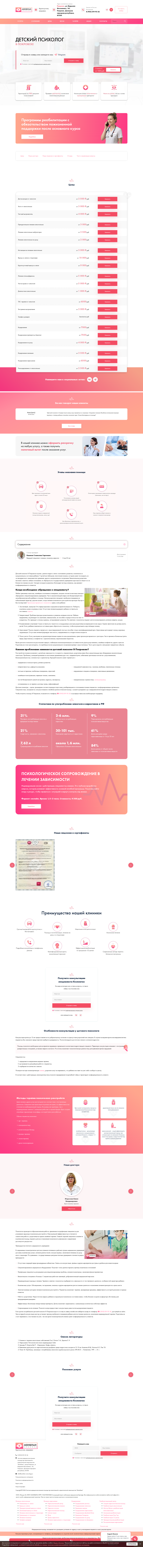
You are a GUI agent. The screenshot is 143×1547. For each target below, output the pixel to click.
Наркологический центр (55, 1503)
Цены (50, 21)
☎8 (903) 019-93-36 (64, 693)
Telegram (61, 54)
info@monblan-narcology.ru (25, 1474)
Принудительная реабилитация (113, 1520)
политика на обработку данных (36, 1545)
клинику (42, 1070)
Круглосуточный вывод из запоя (28, 265)
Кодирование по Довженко (84, 1520)
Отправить (114, 1453)
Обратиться (71, 1209)
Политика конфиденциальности (24, 1480)
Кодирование (22, 327)
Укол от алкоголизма (25, 206)
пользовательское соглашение (79, 1545)
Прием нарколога (53, 1517)
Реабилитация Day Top (111, 1515)
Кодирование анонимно (26, 353)
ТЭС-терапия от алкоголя (26, 302)
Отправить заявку (73, 60)
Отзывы (69, 156)
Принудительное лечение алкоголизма (30, 224)
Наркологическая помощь (56, 1510)
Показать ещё (20, 1524)
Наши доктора (33, 156)
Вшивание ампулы (81, 1508)
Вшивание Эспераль (82, 1515)
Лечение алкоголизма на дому (28, 240)
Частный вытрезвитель (25, 214)
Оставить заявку (121, 10)
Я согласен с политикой (36, 64)
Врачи (62, 21)
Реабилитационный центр (108, 1501)
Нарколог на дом (53, 1508)
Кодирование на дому (25, 343)
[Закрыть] (140, 1543)
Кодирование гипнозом (83, 1506)
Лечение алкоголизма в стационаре (31, 1513)
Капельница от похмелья (27, 1515)
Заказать (113, 70)
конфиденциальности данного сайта (41, 64)
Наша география (20, 1486)
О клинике (35, 21)
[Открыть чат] (111, 9)
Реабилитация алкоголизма (112, 1506)
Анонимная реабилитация (111, 1513)
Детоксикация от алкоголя (27, 199)
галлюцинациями (99, 680)
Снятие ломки (51, 1513)
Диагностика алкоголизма (27, 291)
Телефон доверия (23, 317)
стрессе (29, 611)
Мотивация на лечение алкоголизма (30, 250)
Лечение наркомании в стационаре (58, 1520)
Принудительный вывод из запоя (30, 1508)
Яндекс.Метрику (59, 1543)
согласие (22, 1545)
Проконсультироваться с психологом (39, 603)
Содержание (24, 544)
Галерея (75, 21)
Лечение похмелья (25, 1517)
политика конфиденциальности (58, 1545)
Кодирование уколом (82, 1503)
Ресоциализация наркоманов (113, 1522)
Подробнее (32, 137)
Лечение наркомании (50, 1501)
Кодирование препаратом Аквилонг (29, 335)
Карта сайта (19, 1483)
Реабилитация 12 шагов (111, 1517)
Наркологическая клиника (56, 1506)
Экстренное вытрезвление (26, 309)
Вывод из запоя (24, 1506)
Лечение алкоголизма (23, 1501)
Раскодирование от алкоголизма (29, 368)
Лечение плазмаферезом (26, 276)
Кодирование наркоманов (26, 361)
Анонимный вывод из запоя (28, 1510)
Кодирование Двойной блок (84, 1513)
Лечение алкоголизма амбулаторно (30, 232)
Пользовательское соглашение (24, 1477)
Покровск (60, 6)
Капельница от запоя (26, 1503)
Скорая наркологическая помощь (114, 1503)
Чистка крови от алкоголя (26, 284)
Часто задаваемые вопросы (86, 156)
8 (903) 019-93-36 (93, 12)
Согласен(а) (132, 1544)
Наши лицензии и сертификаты (53, 156)
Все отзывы (71, 426)
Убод (49, 1515)
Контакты (103, 21)
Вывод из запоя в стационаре (27, 258)
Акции (88, 21)
